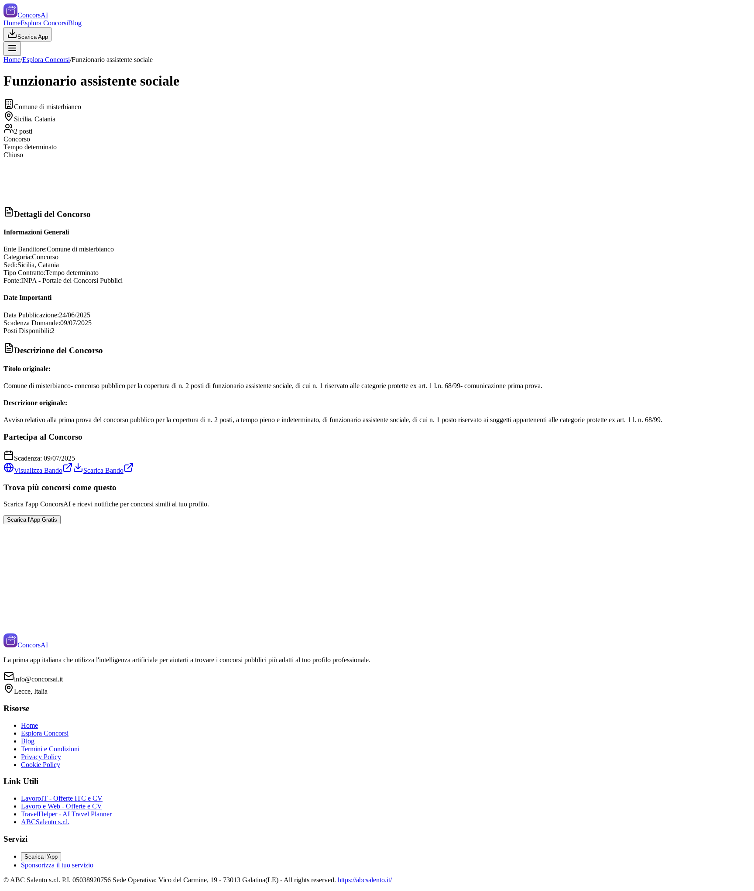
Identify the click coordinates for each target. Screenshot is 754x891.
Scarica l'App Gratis (32, 519)
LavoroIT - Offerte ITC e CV (62, 798)
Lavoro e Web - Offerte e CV (61, 806)
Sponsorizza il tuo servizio (57, 865)
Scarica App (32, 37)
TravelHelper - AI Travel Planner (66, 814)
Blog (75, 23)
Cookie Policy (40, 764)
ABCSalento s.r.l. (45, 822)
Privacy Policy (41, 756)
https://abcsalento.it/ (365, 880)
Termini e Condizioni (50, 749)
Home (12, 23)
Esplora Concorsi (44, 23)
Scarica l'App (41, 856)
